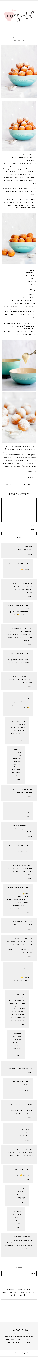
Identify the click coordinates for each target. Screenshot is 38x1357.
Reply (30, 554)
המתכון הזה (16, 463)
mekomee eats (30, 457)
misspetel (25, 563)
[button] (35, 2)
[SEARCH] (35, 1273)
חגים (19, 34)
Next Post (28, 484)
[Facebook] (36, 477)
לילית (23, 1189)
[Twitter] (32, 477)
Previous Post (10, 484)
